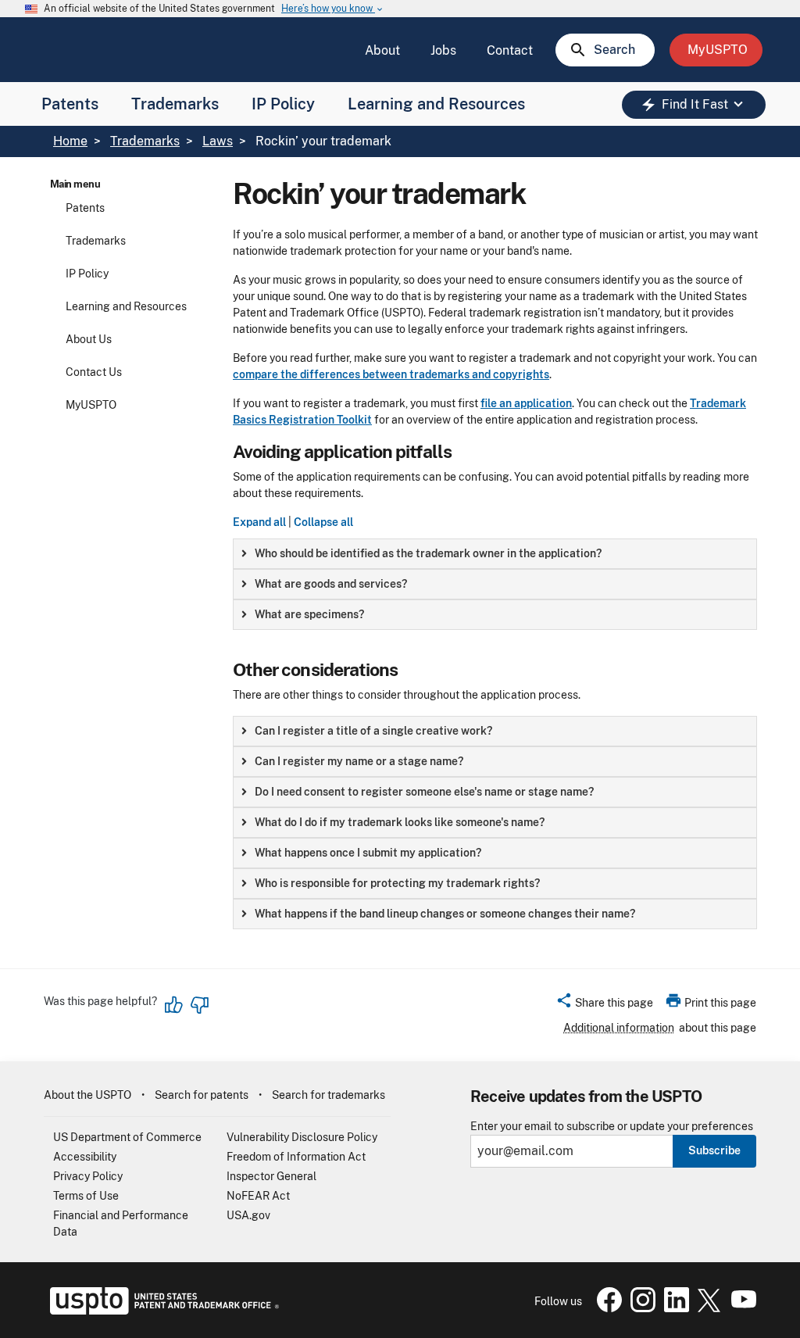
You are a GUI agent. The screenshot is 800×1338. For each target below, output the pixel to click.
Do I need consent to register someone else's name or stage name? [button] (424, 791)
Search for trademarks (328, 1095)
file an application (526, 403)
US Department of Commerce (127, 1137)
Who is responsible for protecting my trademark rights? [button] (397, 883)
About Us (89, 339)
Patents (69, 104)
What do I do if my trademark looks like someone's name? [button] (400, 822)
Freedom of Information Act (296, 1156)
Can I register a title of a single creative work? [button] (373, 730)
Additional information (618, 1027)
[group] (495, 553)
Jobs (443, 50)
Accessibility (84, 1156)
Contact (510, 50)
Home (70, 141)
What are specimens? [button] (309, 614)
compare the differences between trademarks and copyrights (391, 374)
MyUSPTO (91, 405)
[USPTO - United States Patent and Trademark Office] (161, 1310)
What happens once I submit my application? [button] (368, 852)
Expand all (259, 522)
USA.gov (248, 1215)
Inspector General (271, 1176)
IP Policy (283, 104)
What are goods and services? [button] (331, 584)
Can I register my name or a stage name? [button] (359, 761)
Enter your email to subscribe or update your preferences (611, 1126)
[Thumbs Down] (199, 1005)
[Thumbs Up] (174, 1005)
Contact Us (94, 372)
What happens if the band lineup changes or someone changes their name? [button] (445, 913)
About (382, 50)
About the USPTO (87, 1095)
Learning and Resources (436, 104)
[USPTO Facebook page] (606, 1308)
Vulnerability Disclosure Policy (302, 1137)
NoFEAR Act (258, 1196)
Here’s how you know (332, 9)
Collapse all (323, 522)
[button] (604, 1005)
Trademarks (175, 104)
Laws (217, 141)
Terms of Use (86, 1196)
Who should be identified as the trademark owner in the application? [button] (428, 553)
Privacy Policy (88, 1176)
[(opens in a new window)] (639, 1308)
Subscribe (714, 1150)
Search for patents (201, 1095)
